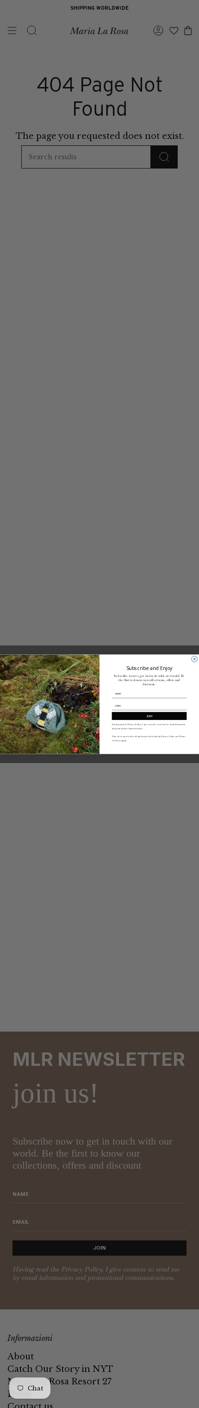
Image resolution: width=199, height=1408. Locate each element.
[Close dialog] (195, 659)
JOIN (149, 715)
